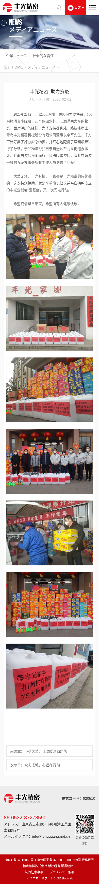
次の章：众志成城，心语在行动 (35, 765)
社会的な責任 (43, 56)
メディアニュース (42, 67)
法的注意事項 (34, 872)
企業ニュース (16, 56)
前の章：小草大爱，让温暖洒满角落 (38, 751)
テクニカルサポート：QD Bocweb (49, 878)
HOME (17, 67)
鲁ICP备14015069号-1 (20, 860)
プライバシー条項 (62, 872)
